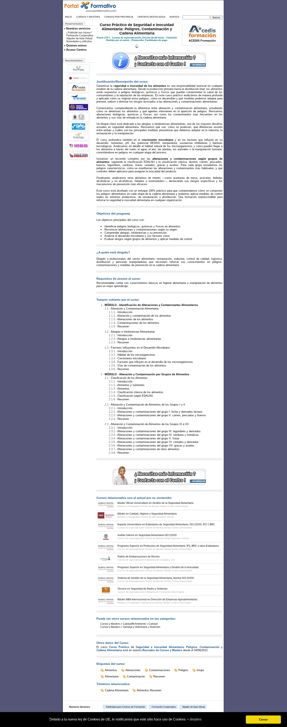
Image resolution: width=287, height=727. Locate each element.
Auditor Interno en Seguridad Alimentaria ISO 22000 (147, 535)
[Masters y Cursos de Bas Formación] (78, 130)
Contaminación (136, 676)
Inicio (68, 17)
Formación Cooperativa (79, 35)
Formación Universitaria (171, 592)
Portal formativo (74, 23)
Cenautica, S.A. (167, 559)
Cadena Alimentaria (116, 690)
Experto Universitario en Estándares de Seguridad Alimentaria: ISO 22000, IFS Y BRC (166, 524)
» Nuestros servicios (77, 28)
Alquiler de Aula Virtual (79, 38)
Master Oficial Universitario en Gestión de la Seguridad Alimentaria (155, 503)
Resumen (159, 676)
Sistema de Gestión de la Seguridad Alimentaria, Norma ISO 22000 (155, 578)
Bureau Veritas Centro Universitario (170, 506)
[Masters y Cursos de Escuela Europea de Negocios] (78, 111)
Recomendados (74, 60)
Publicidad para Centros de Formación (125, 707)
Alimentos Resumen (149, 690)
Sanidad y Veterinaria (135, 627)
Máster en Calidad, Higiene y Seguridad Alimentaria (147, 513)
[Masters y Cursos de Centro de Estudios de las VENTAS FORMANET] (78, 159)
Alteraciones (133, 670)
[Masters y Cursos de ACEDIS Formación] (78, 92)
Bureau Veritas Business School (172, 538)
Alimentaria (111, 676)
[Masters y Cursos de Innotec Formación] (78, 140)
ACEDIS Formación (202, 40)
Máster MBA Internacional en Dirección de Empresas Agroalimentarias (157, 599)
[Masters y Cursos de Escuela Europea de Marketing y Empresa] (78, 121)
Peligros (183, 670)
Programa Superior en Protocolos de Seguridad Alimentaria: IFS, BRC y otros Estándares (168, 545)
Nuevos (174, 17)
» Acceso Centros (75, 49)
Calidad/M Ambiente (134, 623)
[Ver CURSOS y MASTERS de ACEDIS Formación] (202, 36)
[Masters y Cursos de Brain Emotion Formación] (78, 72)
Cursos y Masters (88, 17)
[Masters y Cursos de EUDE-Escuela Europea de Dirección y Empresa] (78, 82)
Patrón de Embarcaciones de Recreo (138, 556)
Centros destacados (151, 17)
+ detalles (194, 719)
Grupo (200, 670)
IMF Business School (163, 517)
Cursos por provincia (118, 17)
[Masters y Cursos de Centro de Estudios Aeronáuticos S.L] (78, 101)
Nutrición (155, 627)
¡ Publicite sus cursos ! (79, 32)
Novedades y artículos (79, 41)
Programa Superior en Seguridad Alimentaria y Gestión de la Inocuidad (158, 567)
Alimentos (111, 670)
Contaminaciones (159, 670)
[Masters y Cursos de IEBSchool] (78, 150)
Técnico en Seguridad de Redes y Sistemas (142, 588)
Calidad (153, 623)
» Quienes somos (75, 45)
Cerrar (263, 719)
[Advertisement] (174, 7)
